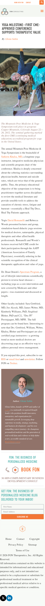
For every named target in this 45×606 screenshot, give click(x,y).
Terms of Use (22, 550)
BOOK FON (30, 469)
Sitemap (32, 544)
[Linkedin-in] (9, 598)
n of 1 (7, 409)
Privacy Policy (15, 544)
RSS (3, 359)
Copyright (35, 539)
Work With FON (18, 2)
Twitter (13, 363)
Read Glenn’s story (12, 441)
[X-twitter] (3, 598)
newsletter (29, 359)
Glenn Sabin (11, 38)
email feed (14, 359)
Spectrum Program (29, 272)
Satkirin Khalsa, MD (11, 156)
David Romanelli (16, 220)
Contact (28, 2)
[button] (42, 11)
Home (9, 539)
